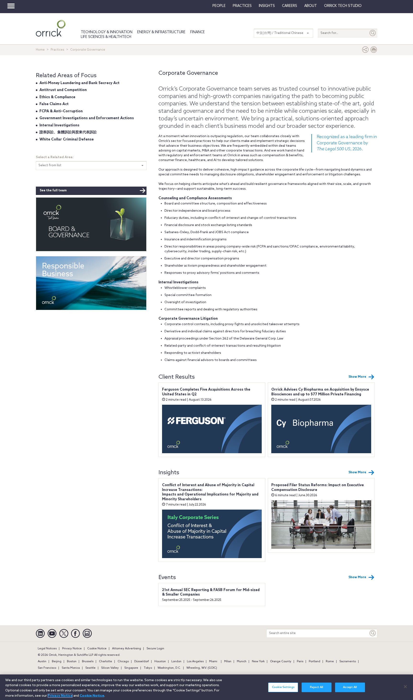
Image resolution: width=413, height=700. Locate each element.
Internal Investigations (59, 125)
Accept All (350, 687)
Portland (314, 661)
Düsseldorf (141, 661)
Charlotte (105, 661)
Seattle (90, 668)
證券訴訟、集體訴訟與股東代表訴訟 (68, 132)
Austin (42, 661)
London (176, 661)
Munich (241, 661)
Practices (242, 6)
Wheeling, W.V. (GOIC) (201, 668)
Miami (213, 661)
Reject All (316, 687)
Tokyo (148, 668)
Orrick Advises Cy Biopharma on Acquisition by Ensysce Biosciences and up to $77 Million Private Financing (320, 392)
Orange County (280, 661)
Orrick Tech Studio (343, 6)
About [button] (310, 6)
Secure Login (155, 648)
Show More (357, 377)
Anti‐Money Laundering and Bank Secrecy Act (79, 83)
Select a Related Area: (55, 157)
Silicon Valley (110, 668)
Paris (300, 661)
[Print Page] (373, 51)
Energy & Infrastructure (161, 32)
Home (40, 50)
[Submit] (373, 33)
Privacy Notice (72, 648)
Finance (197, 32)
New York (258, 661)
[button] (365, 51)
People (219, 6)
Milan (227, 661)
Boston (71, 661)
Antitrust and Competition (63, 90)
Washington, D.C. (169, 668)
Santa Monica (71, 668)
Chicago (123, 661)
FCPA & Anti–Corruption (61, 111)
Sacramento (347, 661)
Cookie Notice (97, 648)
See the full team (53, 190)
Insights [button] (267, 6)
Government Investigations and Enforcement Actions (86, 118)
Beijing (56, 661)
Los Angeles (195, 661)
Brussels (87, 661)
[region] (206, 687)
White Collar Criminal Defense (66, 139)
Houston (160, 661)
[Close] (405, 686)
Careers (289, 6)
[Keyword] (373, 633)
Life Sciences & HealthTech (106, 37)
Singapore (131, 668)
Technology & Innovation (106, 32)
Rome (330, 661)
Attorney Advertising (126, 648)
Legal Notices (47, 648)
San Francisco (47, 668)
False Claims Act (54, 104)
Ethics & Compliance (57, 97)
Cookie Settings (283, 687)
